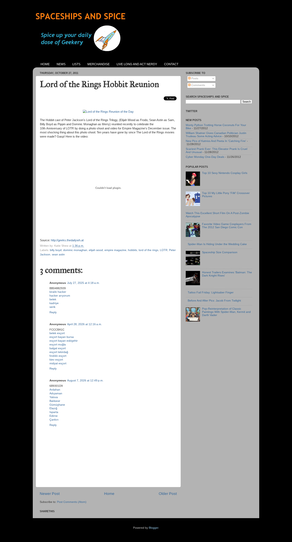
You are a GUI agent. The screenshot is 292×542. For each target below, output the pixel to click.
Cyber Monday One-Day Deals (205, 156)
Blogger (153, 527)
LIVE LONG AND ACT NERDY (137, 64)
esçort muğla (57, 344)
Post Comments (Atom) (71, 501)
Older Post (168, 494)
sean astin (58, 254)
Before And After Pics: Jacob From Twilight (214, 300)
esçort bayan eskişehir (63, 340)
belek (52, 299)
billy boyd (56, 250)
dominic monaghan (75, 250)
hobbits (132, 250)
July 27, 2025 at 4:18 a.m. (83, 282)
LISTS (76, 64)
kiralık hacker (57, 291)
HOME (45, 64)
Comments (197, 85)
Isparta (53, 412)
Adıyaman (55, 393)
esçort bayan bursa (61, 336)
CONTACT (171, 64)
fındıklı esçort (57, 355)
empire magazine (115, 250)
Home (109, 494)
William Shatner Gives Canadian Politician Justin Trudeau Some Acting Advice (216, 135)
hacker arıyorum (59, 295)
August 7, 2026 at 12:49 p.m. (85, 380)
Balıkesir (54, 400)
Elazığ (53, 408)
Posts (194, 78)
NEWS (61, 64)
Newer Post (50, 494)
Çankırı (54, 419)
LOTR (163, 250)
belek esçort (57, 333)
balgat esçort (57, 348)
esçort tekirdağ (58, 352)
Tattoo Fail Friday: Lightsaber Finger (211, 292)
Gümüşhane (57, 404)
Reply (53, 312)
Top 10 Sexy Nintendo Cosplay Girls (224, 173)
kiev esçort (56, 359)
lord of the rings (148, 250)
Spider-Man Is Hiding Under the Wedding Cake (217, 244)
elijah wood (96, 250)
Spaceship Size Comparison (219, 252)
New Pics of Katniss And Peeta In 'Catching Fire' (216, 141)
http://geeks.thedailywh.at (67, 240)
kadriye (54, 303)
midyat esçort (57, 363)
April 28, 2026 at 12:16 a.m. (84, 324)
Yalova (53, 397)
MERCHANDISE (98, 64)
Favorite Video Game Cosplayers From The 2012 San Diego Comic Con (226, 226)
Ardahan (54, 389)
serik (52, 306)
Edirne (53, 415)
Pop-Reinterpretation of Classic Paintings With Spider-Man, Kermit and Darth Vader (226, 312)
